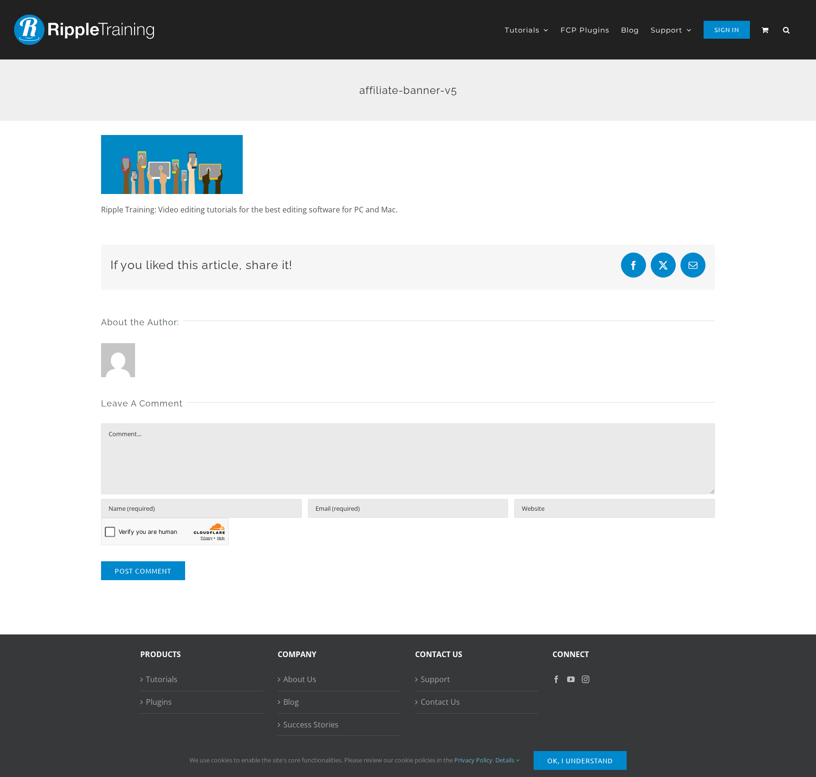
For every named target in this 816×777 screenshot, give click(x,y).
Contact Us (440, 702)
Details (505, 760)
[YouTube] (571, 679)
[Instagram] (585, 679)
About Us (299, 679)
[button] (786, 29)
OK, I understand (580, 760)
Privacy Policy (473, 760)
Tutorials (162, 679)
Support (435, 679)
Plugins (159, 702)
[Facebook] (556, 679)
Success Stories (311, 724)
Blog (291, 702)
